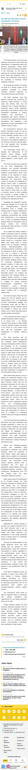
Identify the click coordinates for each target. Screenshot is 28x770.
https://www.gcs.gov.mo (10, 728)
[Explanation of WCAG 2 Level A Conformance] (25, 767)
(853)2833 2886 (8, 732)
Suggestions (21, 737)
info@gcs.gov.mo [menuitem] (10, 652)
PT (23, 15)
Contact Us (20, 740)
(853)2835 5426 (20, 732)
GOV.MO (6, 737)
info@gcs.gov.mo (9, 730)
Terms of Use (21, 748)
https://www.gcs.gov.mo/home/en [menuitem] (15, 654)
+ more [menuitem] (23, 656)
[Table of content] (2, 8)
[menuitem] (14, 647)
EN (25, 15)
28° (23, 4)
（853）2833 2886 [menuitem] (10, 649)
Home (3, 13)
